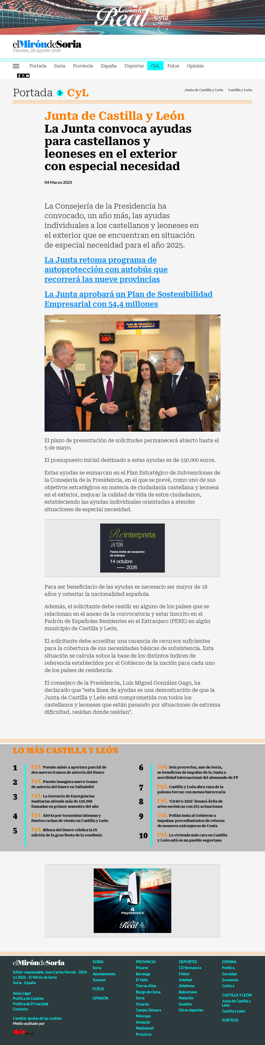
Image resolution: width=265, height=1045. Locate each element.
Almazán (143, 1022)
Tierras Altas (146, 986)
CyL (155, 65)
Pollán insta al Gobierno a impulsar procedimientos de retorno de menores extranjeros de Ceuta (191, 820)
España (109, 65)
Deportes (134, 65)
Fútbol (184, 974)
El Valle (142, 980)
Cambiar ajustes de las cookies (37, 1018)
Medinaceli (145, 1028)
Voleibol (185, 980)
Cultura (228, 986)
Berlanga (143, 974)
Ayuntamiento (104, 974)
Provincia (83, 65)
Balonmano (188, 992)
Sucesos (99, 980)
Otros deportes (191, 1010)
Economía (230, 980)
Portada (38, 65)
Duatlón (185, 1004)
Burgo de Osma (148, 992)
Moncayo (143, 1016)
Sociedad (229, 974)
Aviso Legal (22, 993)
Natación (186, 998)
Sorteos (230, 1020)
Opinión (195, 65)
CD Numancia (190, 967)
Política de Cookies (28, 998)
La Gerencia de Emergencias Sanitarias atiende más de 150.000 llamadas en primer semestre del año (65, 801)
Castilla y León (240, 90)
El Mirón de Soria (65, 44)
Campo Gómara (148, 1010)
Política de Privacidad (30, 1004)
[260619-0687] (132, 547)
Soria (59, 65)
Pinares (142, 967)
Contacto (20, 1009)
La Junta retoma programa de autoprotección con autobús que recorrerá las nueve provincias (106, 270)
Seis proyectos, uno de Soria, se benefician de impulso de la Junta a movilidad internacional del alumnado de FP (197, 772)
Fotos (173, 65)
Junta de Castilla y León (204, 90)
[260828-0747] (132, 17)
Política (228, 967)
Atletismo (187, 986)
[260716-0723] (132, 900)
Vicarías (142, 1004)
